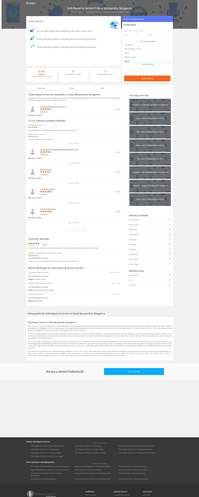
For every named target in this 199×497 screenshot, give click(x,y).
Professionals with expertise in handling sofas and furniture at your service (66, 39)
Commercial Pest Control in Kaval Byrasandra (93, 479)
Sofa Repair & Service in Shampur (88, 446)
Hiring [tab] (102, 88)
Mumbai (132, 285)
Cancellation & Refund (121, 495)
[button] (147, 19)
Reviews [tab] (71, 88)
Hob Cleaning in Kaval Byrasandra (132, 473)
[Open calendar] (137, 34)
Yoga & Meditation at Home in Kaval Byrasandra (50, 470)
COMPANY (89, 491)
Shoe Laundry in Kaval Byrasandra (88, 470)
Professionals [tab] (41, 88)
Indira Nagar (134, 264)
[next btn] (83, 230)
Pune (131, 280)
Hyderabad (133, 275)
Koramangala (134, 220)
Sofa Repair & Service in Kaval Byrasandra (47, 446)
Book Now (146, 78)
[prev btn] (65, 230)
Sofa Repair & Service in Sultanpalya (45, 449)
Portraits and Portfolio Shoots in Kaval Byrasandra (46, 474)
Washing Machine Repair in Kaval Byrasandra (93, 473)
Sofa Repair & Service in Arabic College (90, 453)
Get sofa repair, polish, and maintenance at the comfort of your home (64, 31)
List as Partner (134, 371)
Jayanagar (133, 244)
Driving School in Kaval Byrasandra (133, 466)
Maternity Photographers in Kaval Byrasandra (93, 466)
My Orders (146, 495)
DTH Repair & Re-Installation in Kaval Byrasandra (50, 466)
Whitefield (133, 229)
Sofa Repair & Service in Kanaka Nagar (46, 453)
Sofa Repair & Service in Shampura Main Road (137, 453)
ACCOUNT (147, 491)
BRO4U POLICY (120, 491)
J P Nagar (132, 249)
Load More (74, 143)
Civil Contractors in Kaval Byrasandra (133, 479)
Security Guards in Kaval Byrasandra (133, 470)
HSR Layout (133, 224)
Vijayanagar (133, 254)
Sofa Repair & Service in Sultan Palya (89, 449)
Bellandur (133, 239)
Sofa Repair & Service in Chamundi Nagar (47, 456)
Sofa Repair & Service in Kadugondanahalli (135, 449)
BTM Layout (133, 259)
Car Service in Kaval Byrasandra (43, 479)
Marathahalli (134, 234)
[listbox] (147, 30)
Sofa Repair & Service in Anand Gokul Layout (136, 446)
